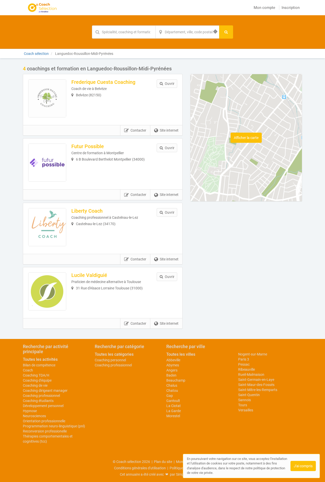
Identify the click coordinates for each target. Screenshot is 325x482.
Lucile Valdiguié (89, 275)
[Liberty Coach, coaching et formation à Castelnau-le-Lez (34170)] (47, 227)
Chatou (172, 390)
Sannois (244, 400)
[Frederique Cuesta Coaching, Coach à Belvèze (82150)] (47, 98)
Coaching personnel (110, 360)
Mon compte (264, 7)
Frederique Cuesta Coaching (103, 82)
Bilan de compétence (39, 365)
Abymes (172, 365)
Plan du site (163, 462)
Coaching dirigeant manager (45, 390)
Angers (171, 370)
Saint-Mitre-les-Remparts (257, 390)
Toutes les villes (180, 354)
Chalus (171, 385)
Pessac (244, 364)
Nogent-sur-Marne (252, 354)
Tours (242, 405)
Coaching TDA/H (36, 375)
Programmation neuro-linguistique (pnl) (54, 426)
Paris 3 (243, 359)
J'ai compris (303, 466)
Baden (171, 375)
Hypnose (30, 411)
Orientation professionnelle (44, 421)
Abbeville (173, 360)
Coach (28, 370)
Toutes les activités (40, 359)
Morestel (173, 416)
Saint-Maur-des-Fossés (256, 385)
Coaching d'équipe (37, 380)
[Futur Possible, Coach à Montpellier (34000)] (47, 162)
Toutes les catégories (114, 354)
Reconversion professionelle (45, 431)
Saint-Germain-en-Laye (256, 380)
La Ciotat (173, 406)
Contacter (138, 130)
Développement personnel (43, 406)
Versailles (245, 410)
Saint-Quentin (249, 395)
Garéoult (173, 401)
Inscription (291, 7)
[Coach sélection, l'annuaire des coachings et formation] (42, 7)
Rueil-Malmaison (251, 374)
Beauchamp (175, 380)
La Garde (173, 411)
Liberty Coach (87, 211)
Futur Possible (87, 146)
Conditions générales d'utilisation (140, 468)
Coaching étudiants (38, 401)
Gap (169, 396)
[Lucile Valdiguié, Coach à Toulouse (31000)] (47, 291)
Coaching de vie (35, 385)
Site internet (169, 130)
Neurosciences (34, 416)
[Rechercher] (226, 32)
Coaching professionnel (41, 396)
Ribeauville (246, 369)
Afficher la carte (246, 138)
